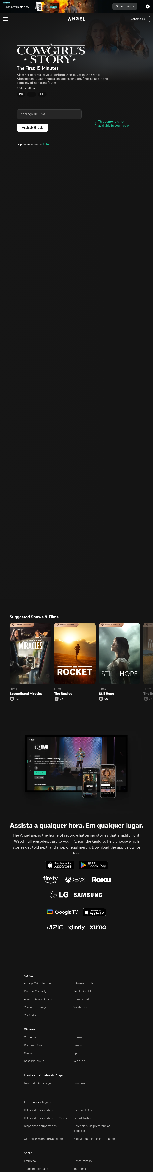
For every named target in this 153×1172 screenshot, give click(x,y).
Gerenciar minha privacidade (43, 1139)
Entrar (47, 144)
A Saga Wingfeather (37, 983)
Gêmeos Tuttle (83, 983)
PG (21, 94)
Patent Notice (82, 1118)
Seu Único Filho (83, 991)
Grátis (28, 1053)
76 (61, 699)
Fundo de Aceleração (38, 1083)
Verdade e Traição (36, 1007)
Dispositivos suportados (40, 1126)
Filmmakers (80, 1083)
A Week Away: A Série (38, 999)
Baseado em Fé (34, 1061)
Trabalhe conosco (36, 1169)
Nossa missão (82, 1161)
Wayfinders (81, 1007)
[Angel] (76, 19)
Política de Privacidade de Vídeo (45, 1118)
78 (151, 699)
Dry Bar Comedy (35, 991)
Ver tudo (30, 1015)
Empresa (30, 1161)
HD (31, 94)
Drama (77, 1037)
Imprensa (79, 1169)
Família (77, 1045)
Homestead (81, 999)
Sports (77, 1053)
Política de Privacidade (39, 1110)
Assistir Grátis (32, 127)
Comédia (30, 1037)
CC (42, 94)
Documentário (34, 1045)
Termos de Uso (83, 1110)
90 (106, 699)
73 (17, 699)
